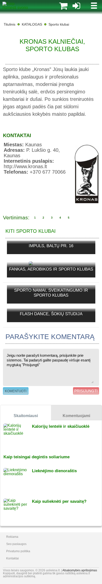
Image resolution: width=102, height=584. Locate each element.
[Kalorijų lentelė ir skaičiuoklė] (17, 435)
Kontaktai (12, 558)
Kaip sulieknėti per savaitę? (59, 501)
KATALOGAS (32, 24)
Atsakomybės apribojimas (79, 570)
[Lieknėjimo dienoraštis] (17, 480)
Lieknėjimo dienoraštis (54, 470)
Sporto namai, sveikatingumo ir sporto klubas (51, 293)
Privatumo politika (18, 551)
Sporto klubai (59, 24)
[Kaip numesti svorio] (15, 7)
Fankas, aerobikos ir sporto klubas (51, 269)
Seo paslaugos (16, 544)
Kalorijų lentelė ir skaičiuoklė (60, 426)
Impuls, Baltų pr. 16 (51, 245)
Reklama (12, 537)
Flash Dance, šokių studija (51, 313)
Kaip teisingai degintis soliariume (36, 457)
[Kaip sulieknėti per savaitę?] (17, 510)
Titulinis (9, 24)
